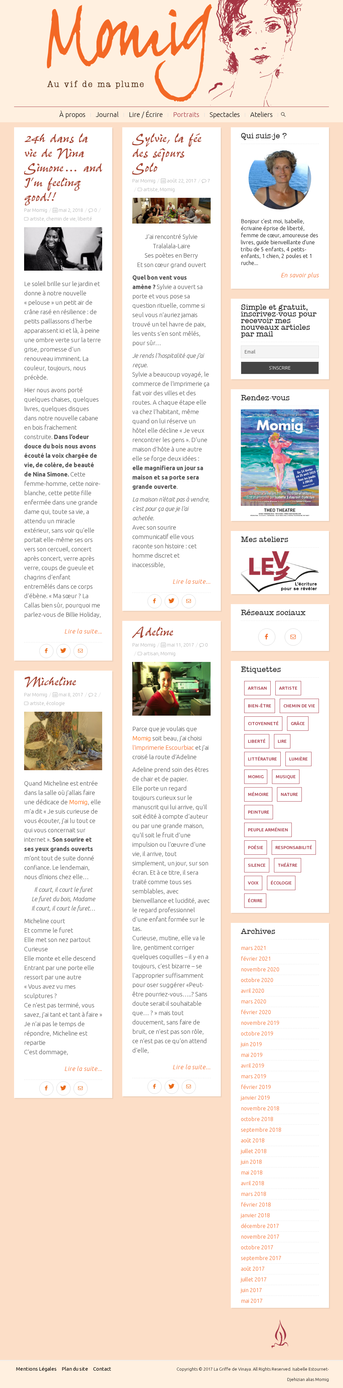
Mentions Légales (36, 1369)
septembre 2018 (261, 1130)
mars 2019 (253, 1076)
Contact (102, 1369)
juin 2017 (251, 1290)
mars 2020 (253, 1001)
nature (289, 794)
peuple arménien (268, 829)
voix (253, 882)
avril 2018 (252, 1183)
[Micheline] (63, 741)
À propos (72, 114)
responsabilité (293, 847)
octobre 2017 (257, 1247)
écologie (55, 703)
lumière (298, 758)
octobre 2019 (257, 1033)
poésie (255, 847)
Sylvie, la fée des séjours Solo (166, 154)
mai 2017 (252, 1301)
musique (286, 776)
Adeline (152, 632)
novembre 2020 (260, 969)
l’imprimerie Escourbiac (163, 747)
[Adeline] (171, 689)
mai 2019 (252, 1055)
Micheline (50, 682)
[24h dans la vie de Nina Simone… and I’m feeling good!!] (63, 249)
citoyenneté (263, 723)
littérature (262, 758)
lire (282, 741)
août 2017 (253, 1269)
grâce (298, 723)
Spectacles (225, 114)
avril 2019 (252, 1066)
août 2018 (253, 1140)
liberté (85, 219)
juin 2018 (251, 1162)
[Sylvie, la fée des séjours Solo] (171, 211)
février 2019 (256, 1087)
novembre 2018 (260, 1108)
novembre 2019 (260, 1023)
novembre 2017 (260, 1237)
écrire (255, 900)
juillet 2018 (254, 1151)
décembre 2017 (260, 1226)
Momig (39, 210)
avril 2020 (252, 991)
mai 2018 (252, 1172)
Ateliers (261, 114)
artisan (150, 653)
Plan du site (75, 1369)
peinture (258, 812)
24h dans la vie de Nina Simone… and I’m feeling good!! (63, 168)
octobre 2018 (257, 1119)
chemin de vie (61, 219)
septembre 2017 (261, 1258)
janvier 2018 (255, 1215)
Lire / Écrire (146, 114)
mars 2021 (253, 948)
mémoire (258, 794)
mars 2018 (253, 1194)
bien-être (259, 705)
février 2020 (256, 1012)
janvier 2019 (255, 1098)
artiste (37, 219)
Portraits (186, 114)
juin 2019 (251, 1044)
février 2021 (256, 959)
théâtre (287, 865)
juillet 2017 (254, 1279)
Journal (107, 114)
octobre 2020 (257, 980)
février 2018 (256, 1205)
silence (257, 865)
